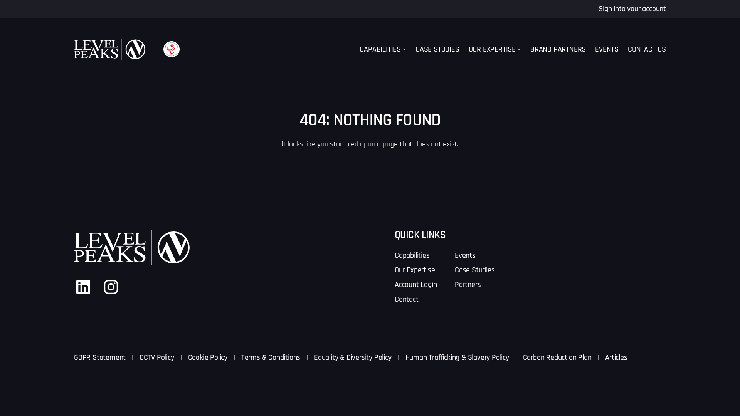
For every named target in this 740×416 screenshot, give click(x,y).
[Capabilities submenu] (404, 49)
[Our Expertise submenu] (519, 49)
